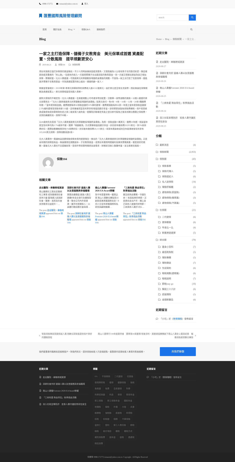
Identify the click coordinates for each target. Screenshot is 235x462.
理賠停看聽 (167, 187)
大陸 (124, 407)
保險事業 (166, 166)
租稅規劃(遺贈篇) (170, 273)
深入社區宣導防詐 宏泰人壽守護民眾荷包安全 (64, 404)
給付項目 (107, 431)
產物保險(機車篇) (170, 198)
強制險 (108, 413)
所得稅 (129, 413)
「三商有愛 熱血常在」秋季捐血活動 (60, 397)
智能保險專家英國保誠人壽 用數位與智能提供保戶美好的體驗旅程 (65, 336)
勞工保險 (99, 400)
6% (96, 376)
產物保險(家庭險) (170, 192)
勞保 (120, 394)
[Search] (192, 18)
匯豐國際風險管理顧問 (63, 16)
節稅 (132, 425)
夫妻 (132, 407)
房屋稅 (119, 413)
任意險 (130, 376)
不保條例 (106, 376)
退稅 (122, 437)
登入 (86, 4)
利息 (111, 394)
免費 (107, 388)
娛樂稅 (98, 413)
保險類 (163, 159)
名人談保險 (167, 182)
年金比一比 (167, 227)
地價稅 (98, 407)
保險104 (61, 65)
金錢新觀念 (167, 299)
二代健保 (166, 217)
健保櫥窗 (166, 222)
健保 (111, 382)
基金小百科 (167, 247)
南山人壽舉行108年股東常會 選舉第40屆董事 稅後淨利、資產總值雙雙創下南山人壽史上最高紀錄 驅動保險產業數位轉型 (144, 336)
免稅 (132, 382)
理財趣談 (166, 263)
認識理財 (166, 294)
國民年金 (128, 400)
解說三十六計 (169, 289)
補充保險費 (100, 437)
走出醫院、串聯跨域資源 (51, 187)
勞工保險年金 (113, 400)
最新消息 (164, 145)
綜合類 (163, 240)
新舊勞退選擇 (169, 233)
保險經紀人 (167, 176)
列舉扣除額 (100, 394)
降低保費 (99, 443)
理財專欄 (166, 257)
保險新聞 (76, 65)
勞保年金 (130, 394)
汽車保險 (126, 419)
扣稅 (97, 419)
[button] (191, 30)
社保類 (163, 210)
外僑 (116, 407)
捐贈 (116, 419)
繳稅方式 (128, 431)
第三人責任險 (120, 425)
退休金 (112, 437)
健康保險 (122, 382)
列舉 (128, 388)
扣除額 (106, 419)
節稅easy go (167, 284)
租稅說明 (166, 278)
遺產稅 (131, 437)
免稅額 (98, 388)
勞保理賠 (177, 319)
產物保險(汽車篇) (170, 203)
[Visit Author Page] (48, 162)
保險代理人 (167, 171)
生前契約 (166, 268)
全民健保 (118, 388)
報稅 (107, 407)
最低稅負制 (167, 252)
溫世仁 (98, 425)
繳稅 (118, 431)
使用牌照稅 (100, 382)
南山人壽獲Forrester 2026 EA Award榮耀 (106, 216)
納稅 (97, 431)
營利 (107, 425)
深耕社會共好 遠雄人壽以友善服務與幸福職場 (78, 216)
